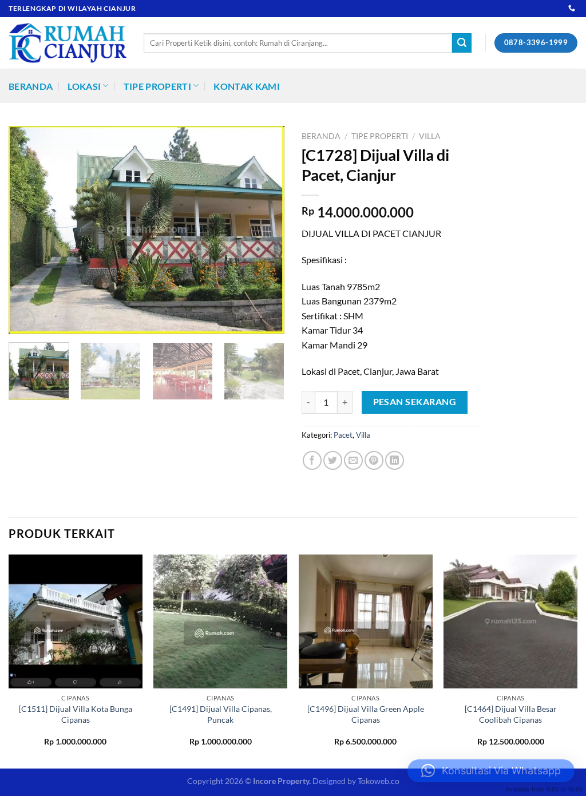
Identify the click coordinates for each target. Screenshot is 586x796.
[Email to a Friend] (353, 460)
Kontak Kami (246, 86)
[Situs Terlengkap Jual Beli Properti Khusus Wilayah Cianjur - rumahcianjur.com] (67, 42)
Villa (430, 136)
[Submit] (462, 43)
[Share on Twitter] (332, 460)
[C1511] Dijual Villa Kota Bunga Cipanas (75, 714)
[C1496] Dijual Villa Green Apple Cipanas (365, 714)
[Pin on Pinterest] (374, 460)
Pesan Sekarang (415, 402)
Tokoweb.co (378, 781)
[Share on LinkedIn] (394, 460)
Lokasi (84, 86)
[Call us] (571, 9)
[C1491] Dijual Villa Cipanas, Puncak (220, 714)
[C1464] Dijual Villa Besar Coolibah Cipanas (511, 714)
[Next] (264, 230)
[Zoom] (24, 319)
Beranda (31, 86)
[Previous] (28, 230)
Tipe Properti (157, 86)
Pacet (343, 434)
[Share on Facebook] (312, 460)
